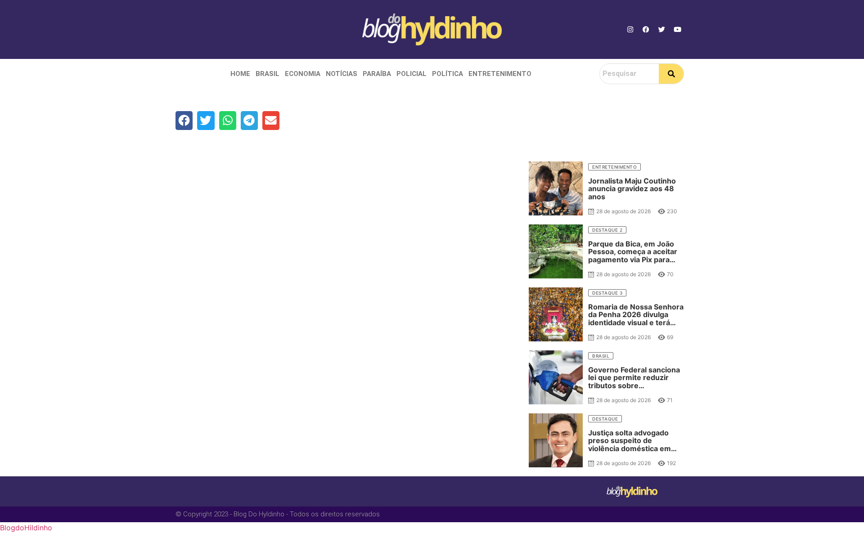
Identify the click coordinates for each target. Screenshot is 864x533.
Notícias (341, 74)
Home (240, 74)
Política (447, 74)
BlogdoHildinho (26, 527)
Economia (302, 74)
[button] (184, 120)
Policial (411, 74)
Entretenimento (499, 74)
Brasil (267, 74)
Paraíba (377, 74)
